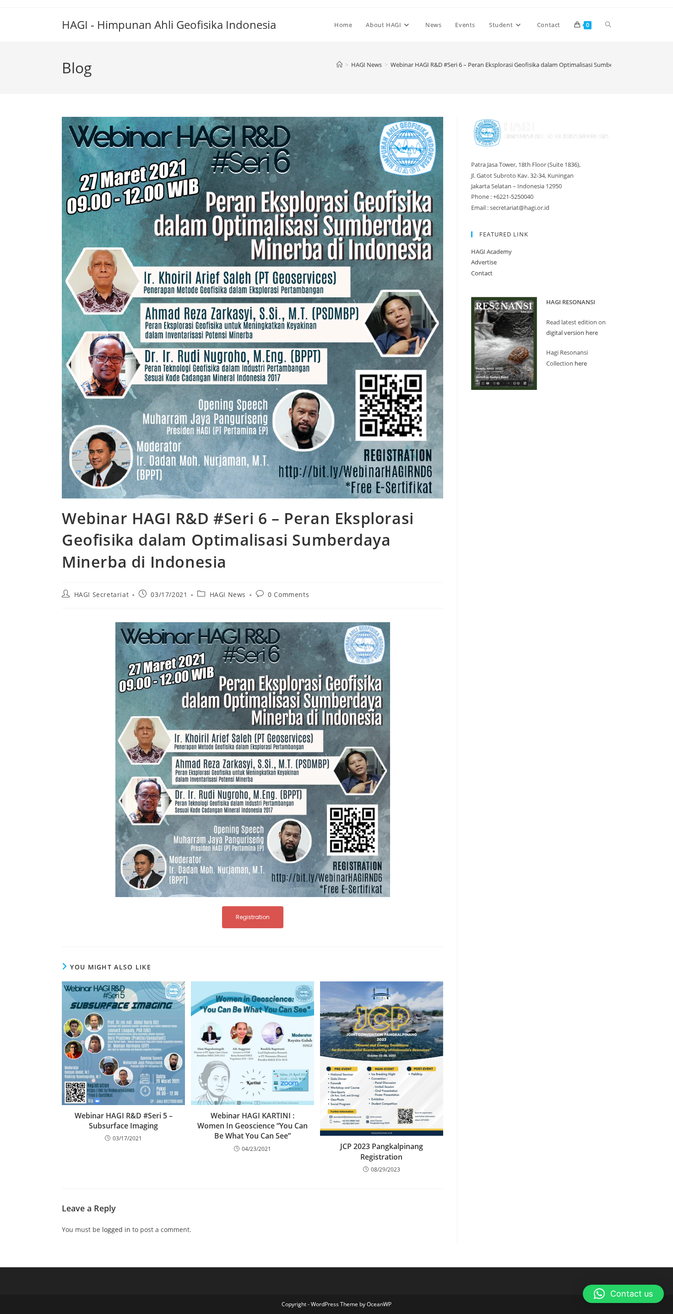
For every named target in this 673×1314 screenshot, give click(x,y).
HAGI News (228, 594)
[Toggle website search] (608, 25)
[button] (623, 1294)
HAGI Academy (491, 251)
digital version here (572, 332)
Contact (482, 273)
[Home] (339, 64)
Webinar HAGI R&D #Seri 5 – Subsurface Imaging (124, 1121)
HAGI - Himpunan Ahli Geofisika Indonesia (169, 24)
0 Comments (288, 594)
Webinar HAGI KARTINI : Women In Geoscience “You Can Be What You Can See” (252, 1126)
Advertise (484, 262)
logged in (116, 1229)
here (581, 363)
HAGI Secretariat (101, 594)
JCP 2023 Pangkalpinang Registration (381, 1151)
